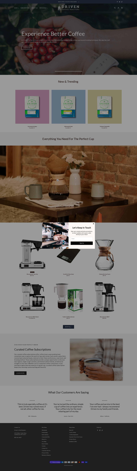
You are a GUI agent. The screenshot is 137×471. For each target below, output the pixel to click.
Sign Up (82, 243)
